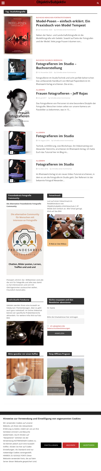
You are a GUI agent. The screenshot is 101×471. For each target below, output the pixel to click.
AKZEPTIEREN (88, 445)
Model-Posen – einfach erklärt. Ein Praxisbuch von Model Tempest (63, 23)
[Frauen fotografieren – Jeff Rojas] (18, 107)
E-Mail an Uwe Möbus (57, 244)
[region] (50, 443)
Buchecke (40, 18)
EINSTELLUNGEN (51, 445)
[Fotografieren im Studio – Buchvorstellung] (18, 69)
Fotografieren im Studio (55, 136)
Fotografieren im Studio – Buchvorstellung (56, 66)
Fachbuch (49, 60)
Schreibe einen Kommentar (66, 30)
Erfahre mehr (9, 467)
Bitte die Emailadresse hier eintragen (62, 317)
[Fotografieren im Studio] (18, 142)
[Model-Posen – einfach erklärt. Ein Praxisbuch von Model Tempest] (18, 35)
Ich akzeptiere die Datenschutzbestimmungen (58, 327)
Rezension (58, 60)
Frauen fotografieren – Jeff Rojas (62, 93)
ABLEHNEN (70, 445)
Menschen (49, 18)
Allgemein (40, 90)
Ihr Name (51, 308)
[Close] (98, 417)
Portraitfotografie (62, 18)
